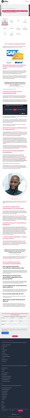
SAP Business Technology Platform (6, 376)
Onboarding (12, 28)
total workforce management (18, 216)
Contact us (18, 17)
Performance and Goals (18, 29)
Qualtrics (3, 369)
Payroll (6, 134)
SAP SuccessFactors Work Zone (6, 381)
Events (18, 14)
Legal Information (12, 410)
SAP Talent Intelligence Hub (5, 379)
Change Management (5, 391)
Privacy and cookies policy (4, 410)
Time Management (25, 22)
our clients (19, 229)
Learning (18, 134)
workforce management (7, 234)
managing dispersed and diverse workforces (14, 215)
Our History (3, 402)
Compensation (4, 361)
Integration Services (4, 394)
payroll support (10, 242)
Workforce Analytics (11, 35)
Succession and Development (25, 29)
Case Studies (19, 11)
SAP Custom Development (5, 389)
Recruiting (5, 28)
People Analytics (4, 374)
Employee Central (11, 22)
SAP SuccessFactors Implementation (5, 22)
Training (3, 399)
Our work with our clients (6, 256)
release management (19, 257)
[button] (27, 1)
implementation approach (6, 140)
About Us (2, 401)
